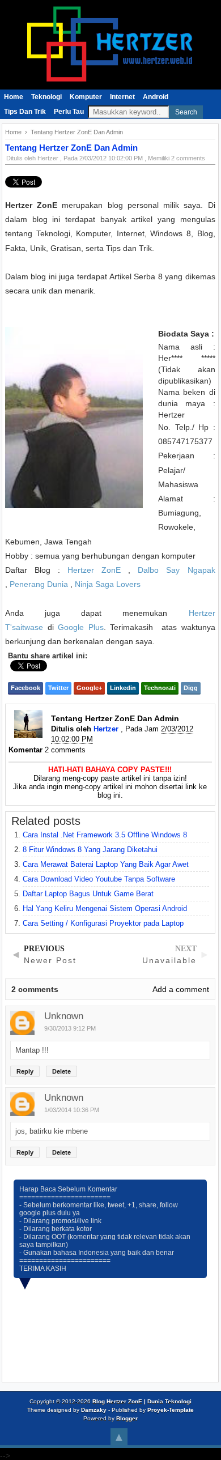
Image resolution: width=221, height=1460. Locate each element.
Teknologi (46, 97)
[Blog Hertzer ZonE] (111, 86)
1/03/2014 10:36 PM (71, 1109)
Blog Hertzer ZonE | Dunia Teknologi (142, 1401)
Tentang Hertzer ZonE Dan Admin (71, 147)
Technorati (160, 687)
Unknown (63, 1016)
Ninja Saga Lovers (108, 584)
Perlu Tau (69, 112)
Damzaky (94, 1410)
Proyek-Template (170, 1410)
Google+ (89, 687)
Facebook (25, 687)
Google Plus (81, 627)
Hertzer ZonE (94, 569)
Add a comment (180, 989)
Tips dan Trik (25, 112)
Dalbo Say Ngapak (176, 569)
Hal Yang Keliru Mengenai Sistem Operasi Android (105, 908)
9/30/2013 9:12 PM (70, 1028)
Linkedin (123, 687)
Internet (122, 97)
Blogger (127, 1418)
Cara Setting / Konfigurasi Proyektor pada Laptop (103, 923)
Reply (24, 1071)
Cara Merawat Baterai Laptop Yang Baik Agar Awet (106, 864)
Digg (191, 687)
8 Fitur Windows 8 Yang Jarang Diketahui (90, 849)
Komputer (86, 97)
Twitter (58, 687)
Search (186, 112)
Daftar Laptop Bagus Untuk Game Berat (88, 893)
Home (13, 97)
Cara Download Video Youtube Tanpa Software (99, 879)
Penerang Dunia (39, 584)
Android (155, 97)
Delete (61, 1071)
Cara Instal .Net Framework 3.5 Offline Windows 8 (105, 835)
